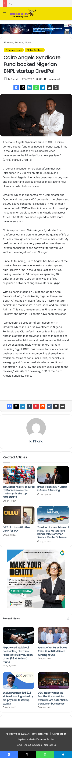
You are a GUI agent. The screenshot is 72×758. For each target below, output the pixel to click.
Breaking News (23, 42)
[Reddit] (42, 406)
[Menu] (4, 15)
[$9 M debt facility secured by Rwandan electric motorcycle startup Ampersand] (19, 475)
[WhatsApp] (36, 87)
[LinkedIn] (29, 87)
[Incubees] (23, 14)
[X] (22, 87)
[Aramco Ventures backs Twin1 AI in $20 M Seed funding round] (53, 635)
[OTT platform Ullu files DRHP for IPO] (19, 515)
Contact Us (50, 744)
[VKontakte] (49, 406)
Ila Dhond (12, 79)
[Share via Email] (49, 87)
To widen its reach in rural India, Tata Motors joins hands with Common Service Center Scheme (53, 532)
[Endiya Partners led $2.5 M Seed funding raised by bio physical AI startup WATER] (18, 680)
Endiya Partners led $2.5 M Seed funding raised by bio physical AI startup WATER (18, 698)
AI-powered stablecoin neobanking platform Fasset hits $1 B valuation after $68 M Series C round (18, 655)
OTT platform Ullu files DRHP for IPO (16, 529)
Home (9, 42)
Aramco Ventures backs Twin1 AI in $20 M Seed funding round (52, 651)
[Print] (56, 87)
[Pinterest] (36, 406)
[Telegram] (42, 87)
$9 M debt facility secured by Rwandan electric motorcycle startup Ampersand (19, 491)
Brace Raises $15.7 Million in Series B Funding (52, 488)
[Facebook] (16, 87)
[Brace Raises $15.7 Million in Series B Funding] (53, 475)
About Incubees (33, 744)
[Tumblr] (29, 406)
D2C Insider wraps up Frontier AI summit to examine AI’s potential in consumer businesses (53, 698)
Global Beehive (35, 50)
